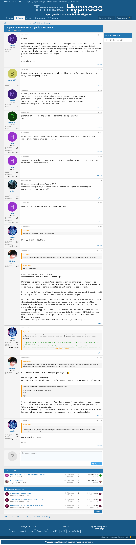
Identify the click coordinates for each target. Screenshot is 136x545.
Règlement (104, 537)
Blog (30, 18)
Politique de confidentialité (116, 537)
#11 (101, 328)
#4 (101, 112)
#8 (101, 202)
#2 (101, 69)
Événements (54, 18)
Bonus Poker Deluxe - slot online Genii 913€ (26, 505)
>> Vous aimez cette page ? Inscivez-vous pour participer (68, 542)
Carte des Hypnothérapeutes (69, 2)
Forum (13, 531)
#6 (101, 156)
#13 (101, 420)
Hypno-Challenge (39, 2)
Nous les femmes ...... (18, 481)
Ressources (41, 18)
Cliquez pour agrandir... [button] (62, 348)
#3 (101, 90)
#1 (101, 35)
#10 (101, 250)
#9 (101, 226)
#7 (101, 180)
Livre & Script (25, 2)
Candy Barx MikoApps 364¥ (20, 493)
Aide (127, 537)
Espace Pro (53, 2)
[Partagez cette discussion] (98, 35)
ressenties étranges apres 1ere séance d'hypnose (28, 475)
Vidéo (8, 2)
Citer (100, 64)
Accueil (10, 18)
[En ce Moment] (130, 18)
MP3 (15, 2)
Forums (20, 18)
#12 (101, 357)
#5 (101, 133)
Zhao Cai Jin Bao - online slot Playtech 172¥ (26, 499)
